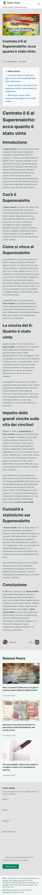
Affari (24, 61)
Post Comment (11, 866)
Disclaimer (7, 892)
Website (6, 821)
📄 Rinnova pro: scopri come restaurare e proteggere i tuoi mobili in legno (20, 98)
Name (5, 799)
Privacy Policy (18, 892)
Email (5, 810)
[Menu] (39, 4)
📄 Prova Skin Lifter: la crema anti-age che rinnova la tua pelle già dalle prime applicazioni (20, 78)
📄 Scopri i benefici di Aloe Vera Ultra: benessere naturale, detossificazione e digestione (21, 88)
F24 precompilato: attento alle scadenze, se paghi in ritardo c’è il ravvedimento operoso (20, 767)
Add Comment (9, 832)
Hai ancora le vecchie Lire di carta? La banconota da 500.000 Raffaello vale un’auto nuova (19, 727)
